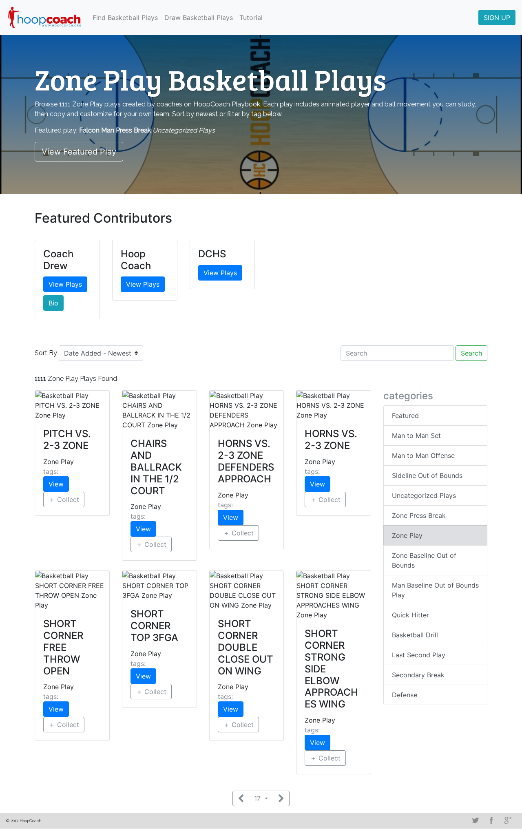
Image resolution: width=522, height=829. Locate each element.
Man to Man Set (416, 435)
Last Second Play (418, 655)
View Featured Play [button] (79, 152)
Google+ (508, 820)
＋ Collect (64, 499)
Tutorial (251, 17)
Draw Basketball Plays (198, 17)
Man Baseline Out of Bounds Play (435, 590)
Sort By (46, 353)
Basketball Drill (415, 635)
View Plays (65, 284)
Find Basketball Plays (125, 17)
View (56, 484)
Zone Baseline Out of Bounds (424, 560)
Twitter (475, 820)
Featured (405, 415)
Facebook (491, 820)
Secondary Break (418, 675)
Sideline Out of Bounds (427, 475)
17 (258, 798)
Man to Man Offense (423, 455)
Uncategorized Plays (424, 495)
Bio (53, 303)
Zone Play (407, 535)
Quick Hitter (410, 615)
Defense (404, 695)
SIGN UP (497, 17)
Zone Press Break (419, 515)
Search (471, 353)
